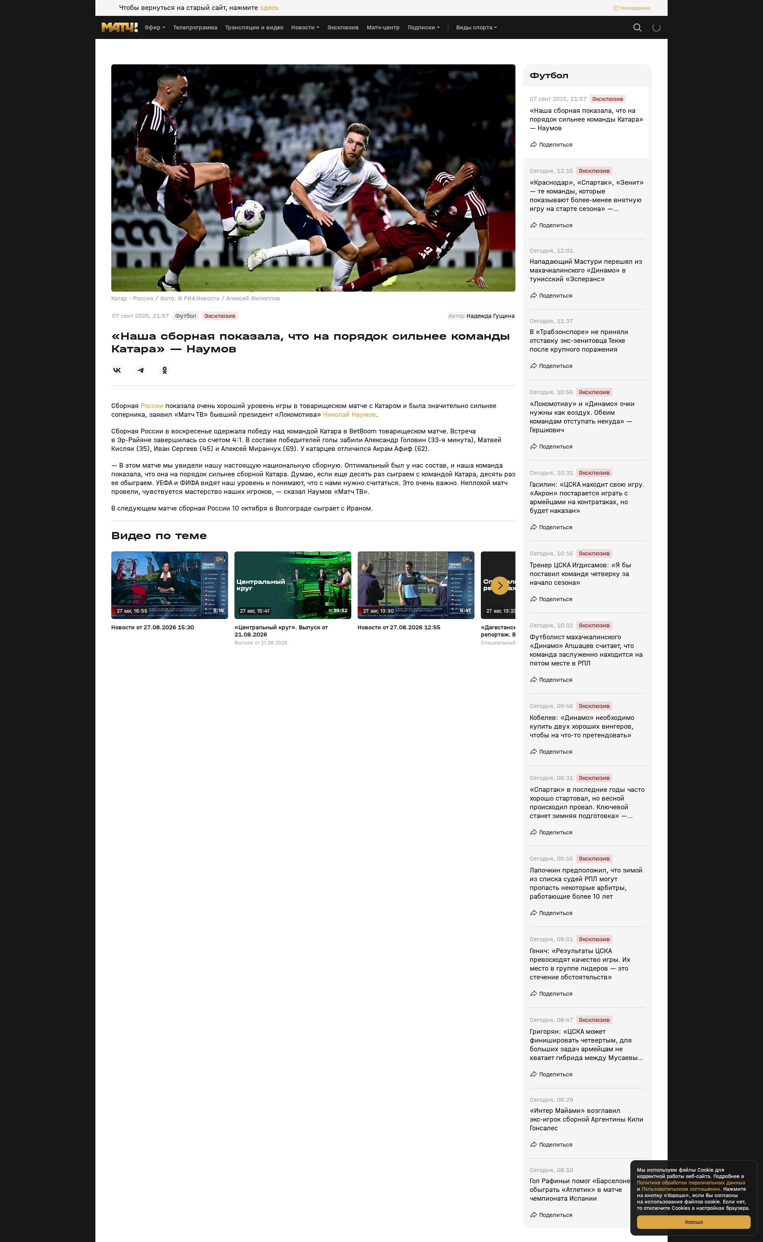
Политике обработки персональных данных (691, 1183)
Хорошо (694, 1222)
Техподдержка (635, 8)
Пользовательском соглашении (681, 1189)
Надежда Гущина (491, 315)
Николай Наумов (349, 414)
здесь (269, 8)
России (153, 406)
